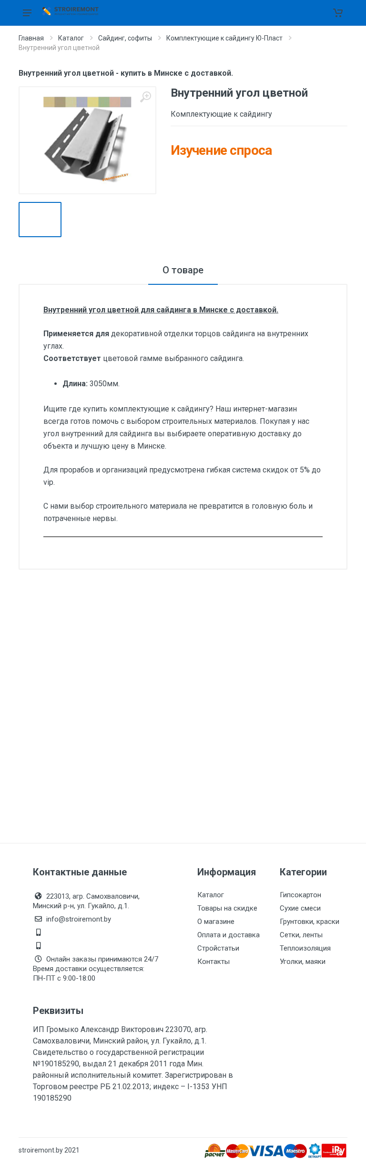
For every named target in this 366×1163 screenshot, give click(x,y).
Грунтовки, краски (309, 921)
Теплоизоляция (305, 948)
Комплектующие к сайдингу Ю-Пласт (224, 38)
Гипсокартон (300, 895)
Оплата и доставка (228, 935)
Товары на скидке (227, 908)
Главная (31, 38)
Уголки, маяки (302, 961)
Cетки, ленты (301, 935)
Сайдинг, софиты (125, 38)
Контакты (213, 961)
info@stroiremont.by (78, 919)
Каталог (71, 38)
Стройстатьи (218, 948)
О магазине (215, 921)
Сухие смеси (300, 908)
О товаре (183, 270)
